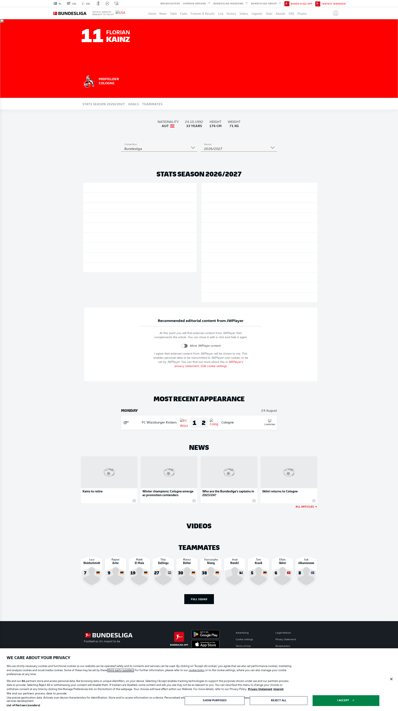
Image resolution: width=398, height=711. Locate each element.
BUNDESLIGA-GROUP (264, 3)
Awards (280, 13)
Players (302, 13)
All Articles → (306, 506)
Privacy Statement (285, 639)
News (163, 13)
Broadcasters (170, 3)
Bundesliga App (301, 3)
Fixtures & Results (203, 13)
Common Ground (195, 3)
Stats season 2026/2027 (104, 104)
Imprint (278, 689)
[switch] (184, 346)
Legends (257, 13)
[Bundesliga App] (286, 3)
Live (220, 13)
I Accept (343, 700)
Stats (269, 13)
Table (173, 13)
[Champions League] (107, 3)
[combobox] (159, 149)
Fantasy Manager (334, 3)
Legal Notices (283, 633)
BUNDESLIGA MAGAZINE (229, 3)
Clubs (183, 13)
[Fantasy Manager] (317, 3)
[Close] (391, 679)
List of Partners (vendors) (23, 705)
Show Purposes (215, 700)
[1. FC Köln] (89, 80)
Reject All (278, 700)
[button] (334, 13)
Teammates (152, 104)
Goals (133, 104)
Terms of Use (243, 646)
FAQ (291, 13)
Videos (243, 13)
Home (152, 13)
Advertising (242, 633)
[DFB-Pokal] (98, 3)
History (231, 13)
